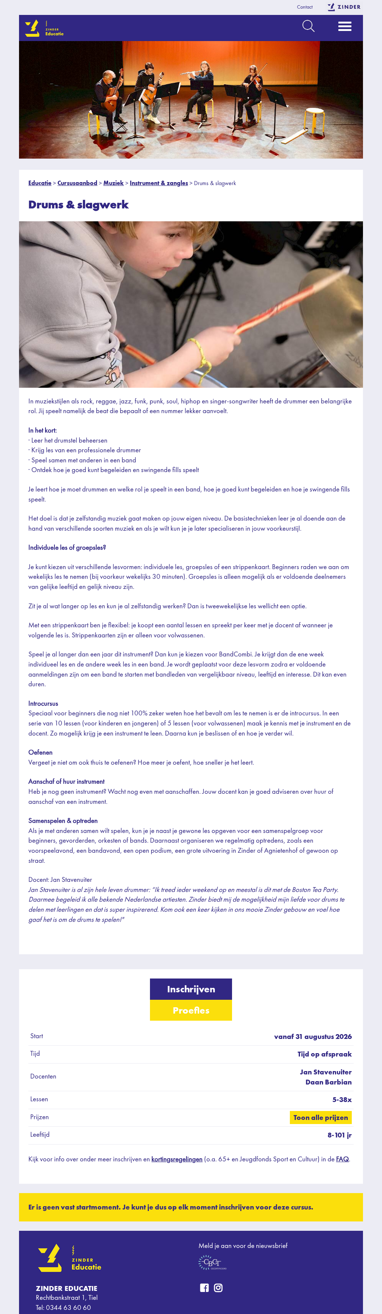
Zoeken (308, 26)
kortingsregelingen (177, 1159)
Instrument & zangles (159, 183)
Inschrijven (191, 989)
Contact (305, 7)
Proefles (191, 1010)
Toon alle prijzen (321, 1117)
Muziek (113, 183)
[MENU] (344, 28)
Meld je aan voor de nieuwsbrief (243, 1246)
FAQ (342, 1159)
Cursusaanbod (77, 183)
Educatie (39, 183)
